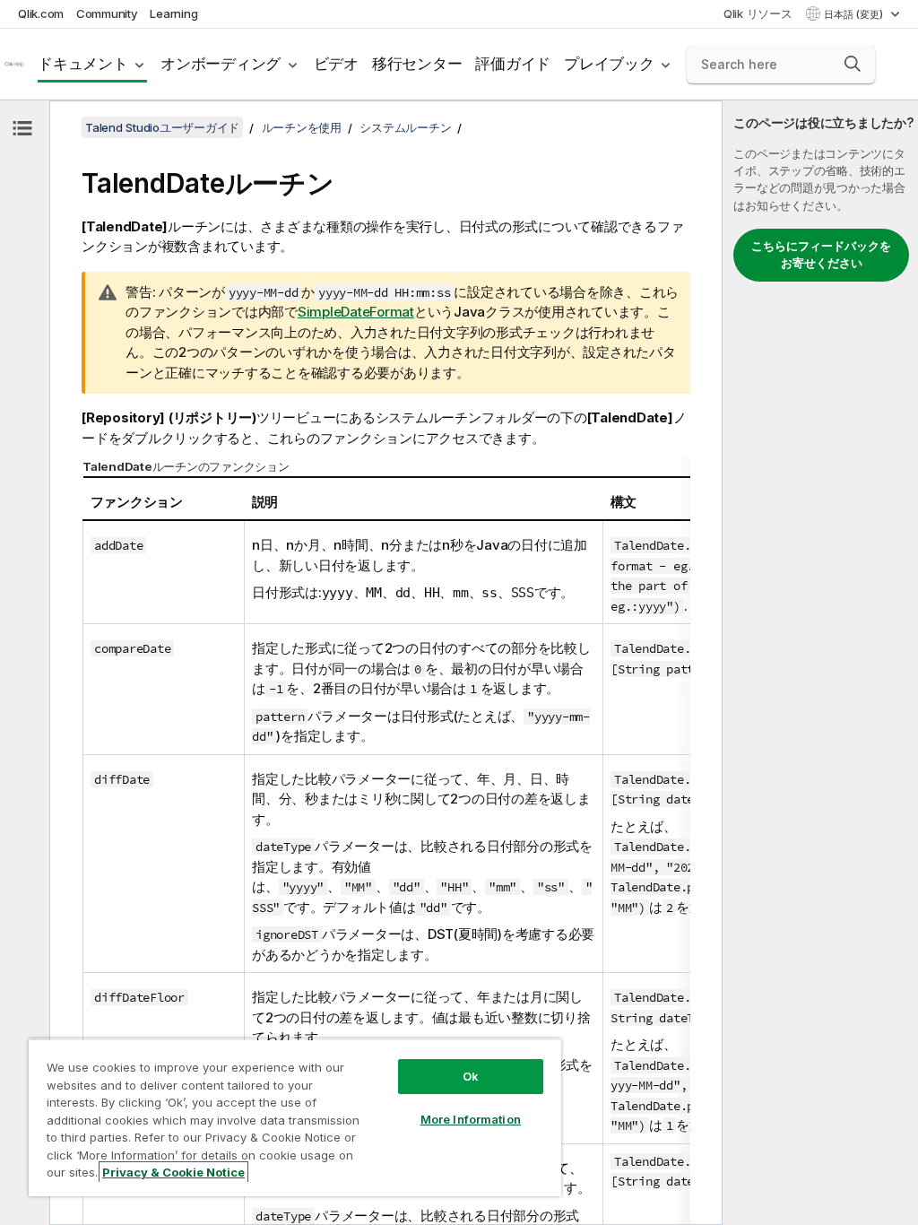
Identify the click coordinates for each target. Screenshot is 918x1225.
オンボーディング (220, 64)
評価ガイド (512, 64)
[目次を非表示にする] (22, 128)
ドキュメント (83, 64)
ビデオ (336, 64)
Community (107, 13)
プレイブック (609, 64)
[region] (295, 1117)
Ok (471, 1076)
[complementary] (820, 662)
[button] (852, 64)
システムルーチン (405, 127)
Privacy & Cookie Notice (173, 1172)
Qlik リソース (757, 13)
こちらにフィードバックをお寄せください (821, 255)
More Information (470, 1119)
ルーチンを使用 (302, 127)
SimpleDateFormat (356, 311)
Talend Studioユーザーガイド (162, 127)
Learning (173, 13)
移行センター (417, 64)
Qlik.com (41, 13)
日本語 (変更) (855, 14)
